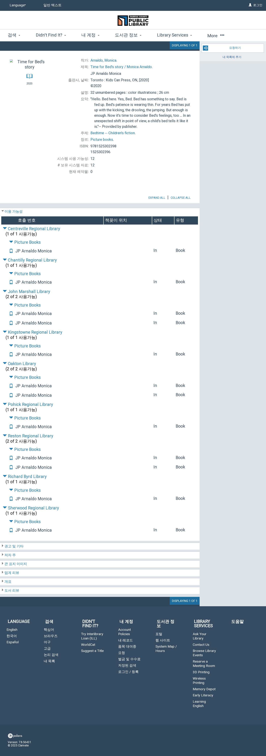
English (12, 630)
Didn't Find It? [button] (49, 35)
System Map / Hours (166, 648)
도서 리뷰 (12, 590)
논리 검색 (51, 655)
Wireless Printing (199, 680)
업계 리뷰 (12, 573)
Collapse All (181, 197)
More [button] (213, 35)
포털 (158, 634)
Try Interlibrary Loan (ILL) (92, 636)
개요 (8, 582)
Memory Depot (204, 689)
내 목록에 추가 (232, 57)
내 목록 (49, 661)
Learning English (199, 703)
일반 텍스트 (52, 5)
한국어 (12, 636)
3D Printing (201, 672)
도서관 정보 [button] (127, 35)
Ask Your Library (199, 636)
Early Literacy (203, 695)
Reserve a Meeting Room (204, 663)
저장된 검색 (127, 665)
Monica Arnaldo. (121, 67)
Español (13, 642)
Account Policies (124, 632)
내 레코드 (125, 640)
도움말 (237, 621)
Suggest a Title (92, 651)
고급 (47, 648)
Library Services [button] (173, 35)
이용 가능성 (14, 211)
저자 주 (10, 555)
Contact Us (201, 645)
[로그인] (250, 5)
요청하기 (235, 47)
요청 (121, 653)
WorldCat (88, 645)
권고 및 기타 (14, 546)
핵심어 (49, 630)
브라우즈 (51, 636)
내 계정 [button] (89, 35)
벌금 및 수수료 (129, 659)
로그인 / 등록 (128, 672)
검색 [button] (13, 35)
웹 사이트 (162, 640)
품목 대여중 (127, 646)
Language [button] (19, 621)
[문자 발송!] (11, 251)
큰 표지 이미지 (16, 564)
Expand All (156, 197)
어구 (47, 642)
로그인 (257, 5)
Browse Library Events (204, 653)
